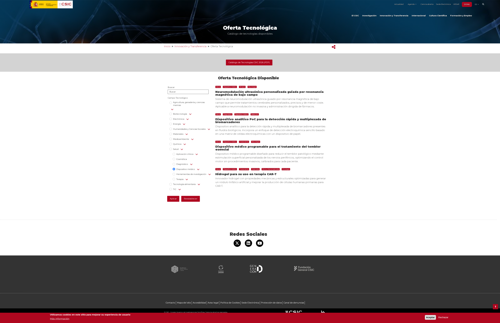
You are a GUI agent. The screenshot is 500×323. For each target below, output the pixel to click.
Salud (176, 149)
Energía (177, 124)
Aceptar (430, 317)
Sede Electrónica (443, 4)
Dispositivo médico (185, 169)
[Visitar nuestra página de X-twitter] (237, 243)
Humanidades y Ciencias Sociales (189, 129)
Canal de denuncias (294, 302)
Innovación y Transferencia (394, 15)
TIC (174, 189)
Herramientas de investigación (191, 174)
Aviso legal (213, 302)
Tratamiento (244, 142)
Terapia (179, 179)
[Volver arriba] (495, 306)
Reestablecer (190, 198)
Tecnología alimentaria (184, 184)
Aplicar (173, 198)
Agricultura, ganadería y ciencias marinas (189, 104)
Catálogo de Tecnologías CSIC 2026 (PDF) (249, 62)
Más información (59, 318)
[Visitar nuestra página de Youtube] (259, 243)
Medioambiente (181, 139)
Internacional (419, 15)
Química (177, 144)
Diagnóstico (182, 164)
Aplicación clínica (184, 154)
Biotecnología (180, 114)
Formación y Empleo (461, 15)
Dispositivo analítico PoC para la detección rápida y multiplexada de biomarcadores (270, 120)
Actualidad (399, 4)
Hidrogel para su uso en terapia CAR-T (246, 174)
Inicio (167, 46)
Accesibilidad (199, 302)
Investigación (369, 15)
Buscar (171, 87)
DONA (467, 4)
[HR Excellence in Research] (323, 312)
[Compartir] (333, 47)
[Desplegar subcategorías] (172, 109)
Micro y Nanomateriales (270, 169)
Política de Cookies (230, 302)
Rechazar (443, 317)
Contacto (170, 302)
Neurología (252, 87)
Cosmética (181, 159)
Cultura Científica (438, 15)
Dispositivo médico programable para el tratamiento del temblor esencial (268, 148)
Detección (254, 114)
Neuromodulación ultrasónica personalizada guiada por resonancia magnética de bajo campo (269, 93)
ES (476, 4)
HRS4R (456, 4)
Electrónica (178, 119)
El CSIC (355, 15)
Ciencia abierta (427, 4)
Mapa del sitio (184, 302)
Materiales (178, 134)
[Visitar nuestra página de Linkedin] (248, 243)
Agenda (411, 4)
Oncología (285, 169)
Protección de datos (271, 302)
